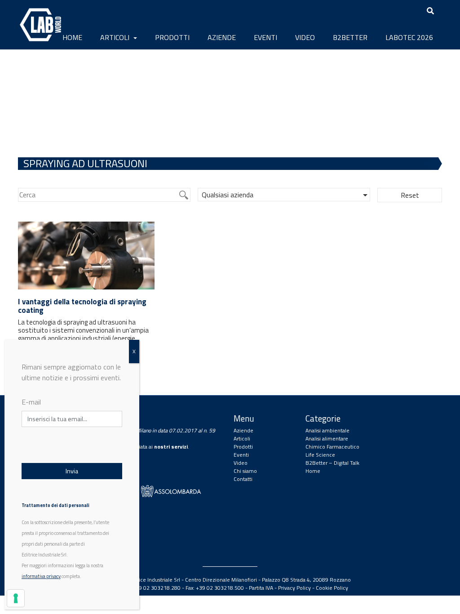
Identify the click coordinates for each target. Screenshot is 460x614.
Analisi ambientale (327, 430)
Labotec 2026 (409, 37)
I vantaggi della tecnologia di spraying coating (82, 306)
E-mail (31, 401)
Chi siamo (245, 471)
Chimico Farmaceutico (332, 446)
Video (305, 37)
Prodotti (172, 37)
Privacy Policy (294, 587)
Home (72, 37)
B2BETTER (350, 37)
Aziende (222, 37)
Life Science (320, 454)
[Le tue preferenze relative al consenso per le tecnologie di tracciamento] (15, 598)
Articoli (115, 37)
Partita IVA (261, 587)
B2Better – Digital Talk (332, 462)
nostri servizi (171, 446)
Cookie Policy (332, 587)
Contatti (243, 479)
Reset (410, 195)
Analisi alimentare (326, 438)
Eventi (265, 37)
